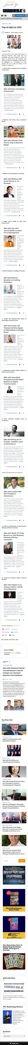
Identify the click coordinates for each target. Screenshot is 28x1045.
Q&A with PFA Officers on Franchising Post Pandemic (11, 761)
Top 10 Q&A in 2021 (12, 27)
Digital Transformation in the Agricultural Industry (12, 740)
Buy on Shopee (13, 970)
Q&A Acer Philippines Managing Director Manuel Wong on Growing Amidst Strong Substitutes (14, 806)
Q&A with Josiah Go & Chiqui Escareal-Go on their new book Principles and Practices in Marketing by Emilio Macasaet (12, 829)
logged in (13, 653)
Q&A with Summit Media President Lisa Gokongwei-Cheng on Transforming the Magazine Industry (13, 783)
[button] (13, 15)
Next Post (5, 661)
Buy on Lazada (6, 970)
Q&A (10, 23)
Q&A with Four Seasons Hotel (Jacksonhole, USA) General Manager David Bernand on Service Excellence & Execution (14, 852)
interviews (5, 23)
